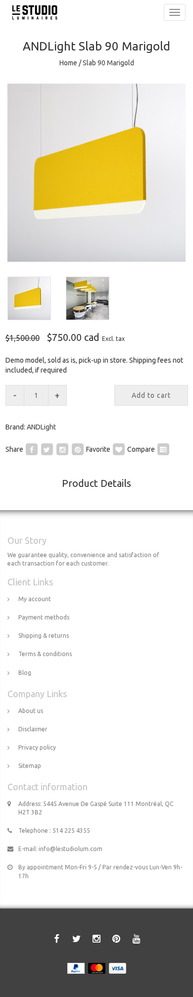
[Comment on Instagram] (62, 449)
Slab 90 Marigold (108, 63)
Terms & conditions (45, 654)
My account (34, 599)
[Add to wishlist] (119, 449)
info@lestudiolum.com (70, 849)
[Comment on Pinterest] (78, 449)
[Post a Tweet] (47, 449)
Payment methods (43, 617)
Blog (24, 672)
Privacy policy (37, 747)
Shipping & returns (43, 635)
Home (68, 63)
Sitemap (29, 765)
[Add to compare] (163, 449)
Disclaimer (33, 729)
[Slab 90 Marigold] (96, 173)
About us (30, 711)
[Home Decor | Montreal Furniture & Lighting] (32, 12)
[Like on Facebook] (32, 449)
